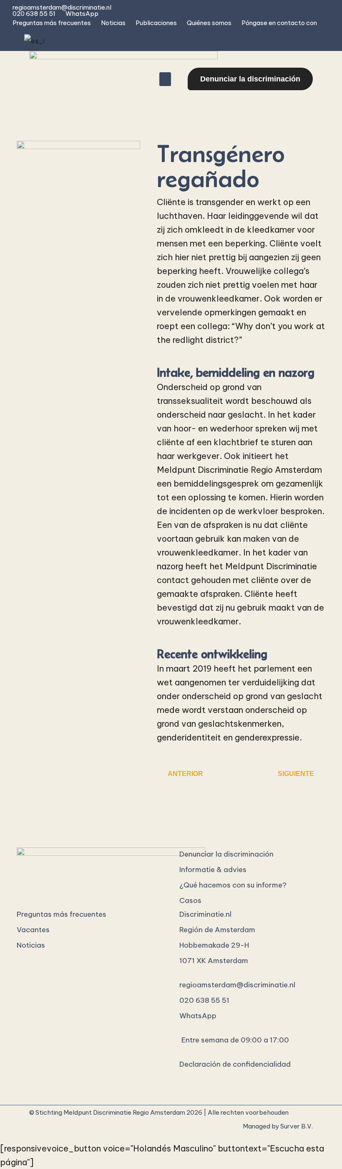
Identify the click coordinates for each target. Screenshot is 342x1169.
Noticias (113, 23)
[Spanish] (33, 41)
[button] (165, 79)
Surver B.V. (296, 1126)
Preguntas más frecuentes (52, 23)
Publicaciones (156, 23)
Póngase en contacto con (279, 23)
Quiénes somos (209, 23)
